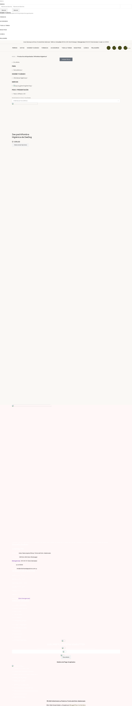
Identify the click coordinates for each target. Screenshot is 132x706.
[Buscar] (108, 48)
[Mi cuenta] (120, 48)
